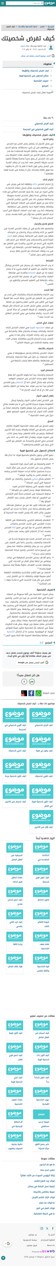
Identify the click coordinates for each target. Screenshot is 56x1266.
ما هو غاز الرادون (47, 1165)
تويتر (24, 693)
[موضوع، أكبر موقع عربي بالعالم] (50, 4)
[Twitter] (47, 1228)
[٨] (22, 444)
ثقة (13, 527)
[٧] (20, 389)
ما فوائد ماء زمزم (47, 1203)
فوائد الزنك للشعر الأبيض (43, 1197)
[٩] (25, 482)
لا (24, 682)
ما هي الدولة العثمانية (44, 1214)
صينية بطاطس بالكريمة (44, 1192)
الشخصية (11, 632)
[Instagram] (42, 1228)
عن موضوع (33, 1234)
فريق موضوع (32, 1245)
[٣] (46, 283)
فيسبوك (31, 693)
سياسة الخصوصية (30, 1240)
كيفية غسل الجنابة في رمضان (41, 1186)
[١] (44, 173)
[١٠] (10, 489)
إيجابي (35, 479)
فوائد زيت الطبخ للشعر (44, 1181)
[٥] (16, 341)
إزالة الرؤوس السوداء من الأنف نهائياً (38, 1175)
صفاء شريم (25, 46)
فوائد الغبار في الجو (45, 1208)
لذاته (34, 184)
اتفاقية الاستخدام (48, 1240)
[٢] (29, 254)
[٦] (43, 363)
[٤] (38, 316)
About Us (51, 1245)
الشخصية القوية (37, 328)
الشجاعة (32, 273)
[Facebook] (53, 1228)
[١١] (38, 568)
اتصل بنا (51, 1234)
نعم (32, 682)
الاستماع (19, 382)
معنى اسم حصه (47, 1170)
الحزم (10, 236)
